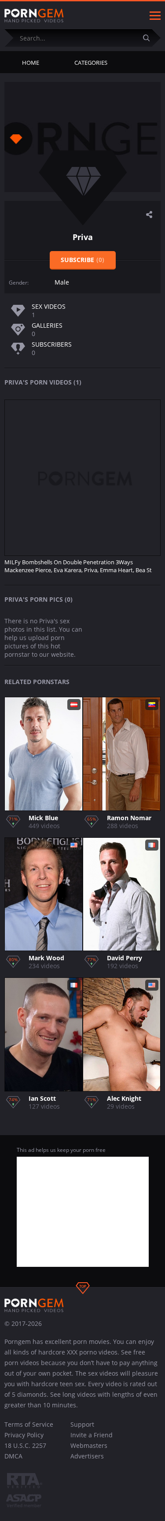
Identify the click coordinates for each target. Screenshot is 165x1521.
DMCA (13, 1456)
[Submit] (150, 38)
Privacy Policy (24, 1435)
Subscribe (82, 259)
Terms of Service (28, 1424)
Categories (90, 63)
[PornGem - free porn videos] (34, 16)
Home (30, 63)
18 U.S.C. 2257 (25, 1445)
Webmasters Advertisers (88, 1450)
